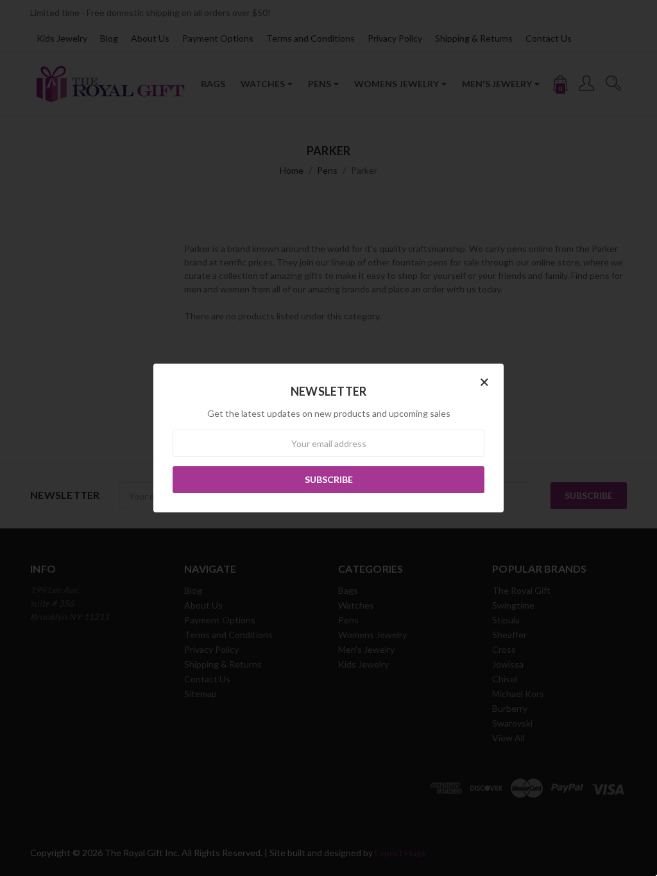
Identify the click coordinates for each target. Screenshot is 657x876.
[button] (484, 381)
